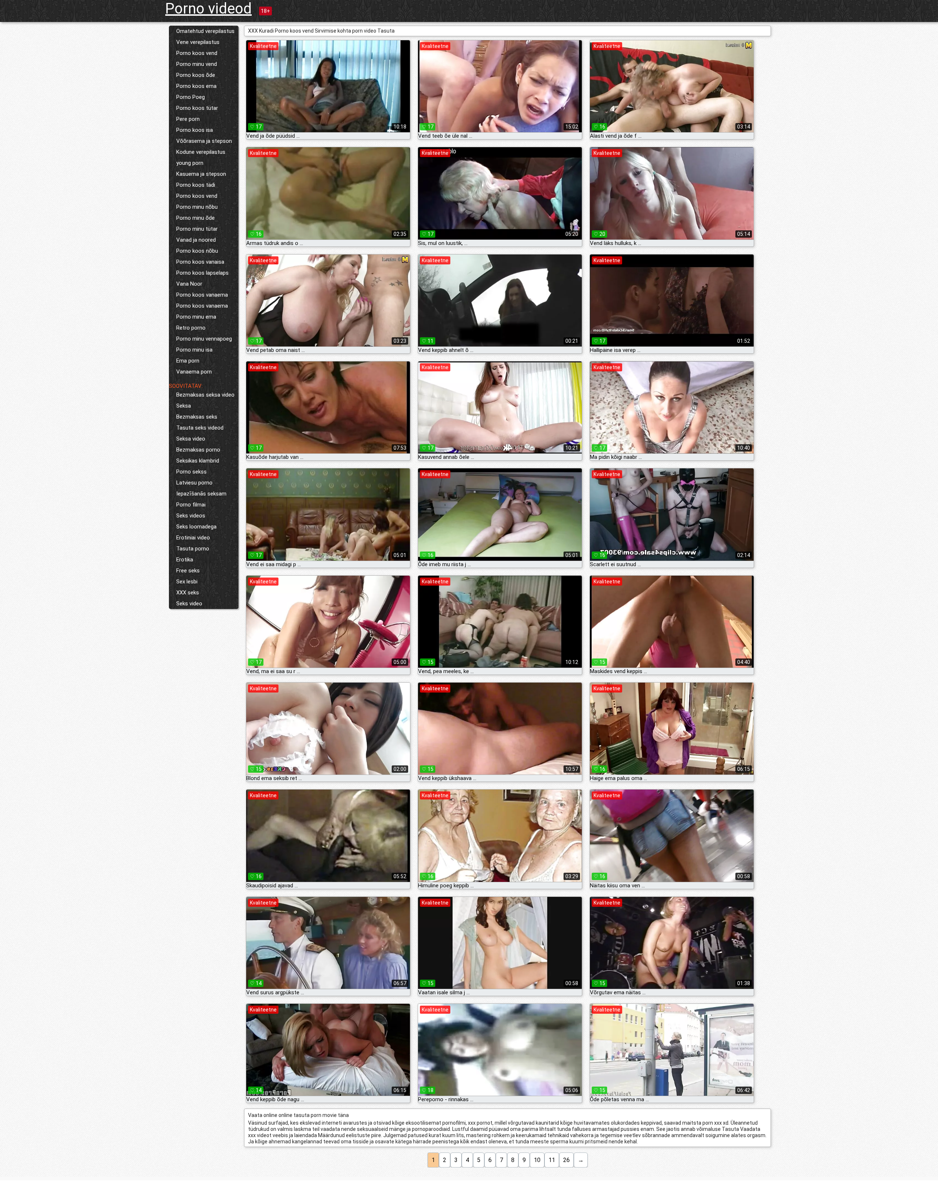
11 (552, 1160)
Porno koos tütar (197, 108)
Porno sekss (191, 471)
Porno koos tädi (195, 185)
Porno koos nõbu (197, 251)
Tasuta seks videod (200, 427)
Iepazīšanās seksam (201, 493)
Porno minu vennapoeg (204, 338)
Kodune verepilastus (200, 152)
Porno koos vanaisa (200, 262)
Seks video (189, 603)
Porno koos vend (196, 53)
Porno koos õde (195, 75)
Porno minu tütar (197, 229)
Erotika (184, 559)
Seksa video (190, 438)
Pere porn (188, 119)
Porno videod (208, 8)
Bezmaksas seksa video (205, 394)
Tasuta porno (192, 548)
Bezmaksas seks (196, 416)
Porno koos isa (194, 130)
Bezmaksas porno (198, 449)
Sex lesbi (186, 581)
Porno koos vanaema (202, 295)
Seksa (183, 405)
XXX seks (187, 592)
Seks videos (190, 515)
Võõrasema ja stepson (204, 141)
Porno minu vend (196, 64)
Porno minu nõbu (197, 207)
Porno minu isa (194, 349)
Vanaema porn (194, 371)
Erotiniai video (193, 537)
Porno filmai (191, 504)
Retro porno (191, 327)
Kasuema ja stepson (201, 174)
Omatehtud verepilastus (205, 31)
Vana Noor (189, 284)
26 (566, 1160)
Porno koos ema (196, 86)
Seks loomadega (196, 526)
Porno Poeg (190, 97)
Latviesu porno (194, 482)
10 (537, 1160)
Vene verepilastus (197, 42)
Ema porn (187, 360)
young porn (189, 163)
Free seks (188, 570)
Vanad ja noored (196, 240)
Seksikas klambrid (197, 460)
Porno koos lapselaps (202, 273)
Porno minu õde (195, 218)
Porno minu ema (196, 316)
